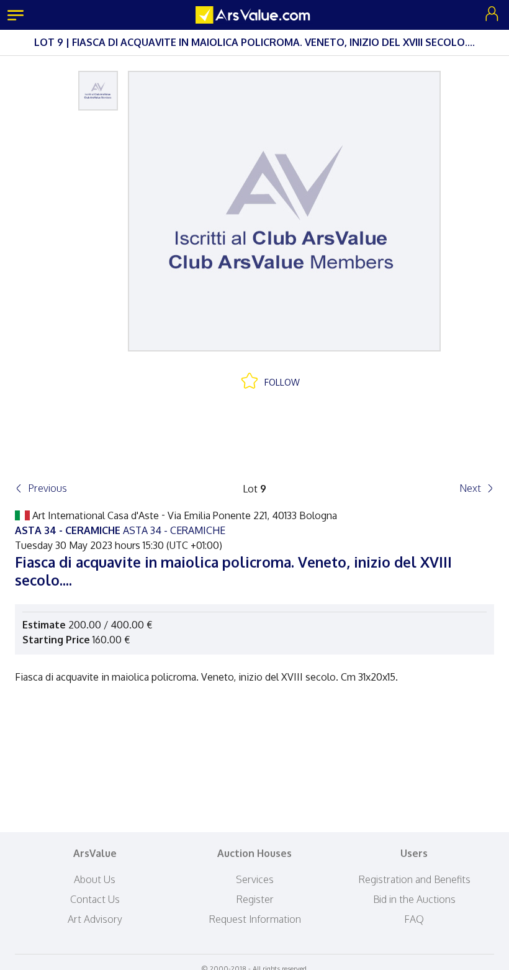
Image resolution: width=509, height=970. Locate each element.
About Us (94, 879)
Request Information (255, 919)
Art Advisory (95, 919)
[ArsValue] (254, 15)
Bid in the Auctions (414, 899)
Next (470, 488)
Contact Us (95, 899)
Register (255, 899)
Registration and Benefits (414, 879)
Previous (47, 488)
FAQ (414, 919)
